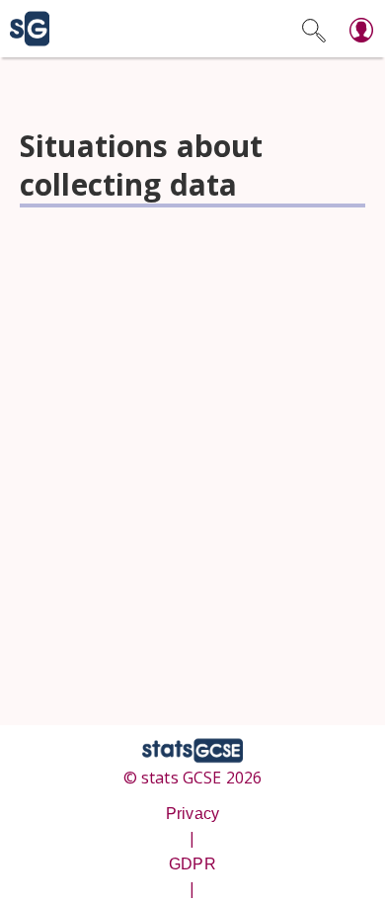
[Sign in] (361, 28)
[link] (24, 28)
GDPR (192, 864)
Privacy (192, 813)
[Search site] (314, 28)
